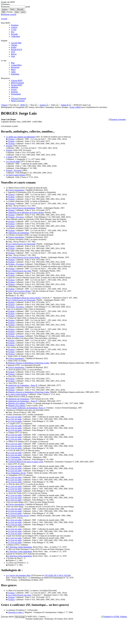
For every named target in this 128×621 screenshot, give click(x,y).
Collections (15, 36)
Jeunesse (14, 92)
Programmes (16, 94)
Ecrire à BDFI (75, 107)
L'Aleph (9, 157)
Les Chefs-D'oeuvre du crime (19, 271)
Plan (12, 63)
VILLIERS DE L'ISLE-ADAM (57, 575)
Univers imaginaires (16, 190)
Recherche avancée (8, 14)
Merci (13, 69)
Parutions (14, 25)
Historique (15, 74)
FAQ (13, 52)
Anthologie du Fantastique (18, 233)
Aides (13, 72)
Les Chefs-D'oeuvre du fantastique (21, 208)
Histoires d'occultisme (16, 403)
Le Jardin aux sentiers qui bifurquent (20, 137)
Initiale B (64, 105)
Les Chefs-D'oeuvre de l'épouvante (22, 244)
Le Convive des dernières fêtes (18, 575)
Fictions (11, 139)
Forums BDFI (16, 85)
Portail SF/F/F (16, 50)
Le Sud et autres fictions (15, 175)
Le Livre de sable (13, 161)
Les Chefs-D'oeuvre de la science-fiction (24, 257)
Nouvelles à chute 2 (16, 612)
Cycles (13, 30)
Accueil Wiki (16, 43)
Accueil (4, 19)
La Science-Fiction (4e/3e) (18, 515)
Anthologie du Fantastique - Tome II (22, 385)
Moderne (14, 87)
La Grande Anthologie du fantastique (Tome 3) (26, 408)
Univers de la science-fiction (19, 291)
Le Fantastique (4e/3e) (17, 473)
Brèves (13, 54)
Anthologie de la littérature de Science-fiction (26, 212)
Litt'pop (14, 98)
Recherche (15, 67)
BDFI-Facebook (17, 83)
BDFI (22, 105)
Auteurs (14, 27)
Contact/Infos (16, 65)
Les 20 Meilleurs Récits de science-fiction (24, 298)
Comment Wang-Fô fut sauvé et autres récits (25, 462)
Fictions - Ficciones (13, 170)
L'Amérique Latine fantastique (20, 547)
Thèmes (14, 45)
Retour (5, 105)
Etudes (13, 47)
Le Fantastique (14, 457)
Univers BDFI (16, 80)
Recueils (14, 34)
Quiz (13, 56)
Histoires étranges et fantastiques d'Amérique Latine (28, 363)
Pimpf (13, 101)
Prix (12, 32)
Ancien (14, 89)
